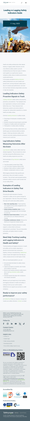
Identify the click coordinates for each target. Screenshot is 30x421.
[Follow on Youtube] (16, 324)
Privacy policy (6, 416)
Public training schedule (9, 341)
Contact (20, 301)
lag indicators (15, 159)
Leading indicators (7, 99)
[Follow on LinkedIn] (11, 324)
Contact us (6, 336)
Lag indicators (6, 150)
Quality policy (19, 416)
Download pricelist (8, 343)
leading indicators (19, 79)
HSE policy (24, 416)
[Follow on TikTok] (24, 324)
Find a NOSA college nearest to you (12, 346)
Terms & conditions (19, 415)
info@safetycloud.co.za (8, 330)
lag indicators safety (15, 272)
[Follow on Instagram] (7, 324)
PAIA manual (12, 416)
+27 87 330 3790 (7, 329)
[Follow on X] (20, 324)
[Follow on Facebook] (3, 324)
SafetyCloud (23, 252)
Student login (7, 338)
